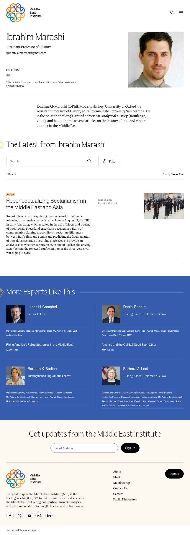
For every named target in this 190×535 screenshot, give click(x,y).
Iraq (8, 74)
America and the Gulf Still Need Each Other (129, 345)
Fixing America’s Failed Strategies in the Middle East (39, 345)
